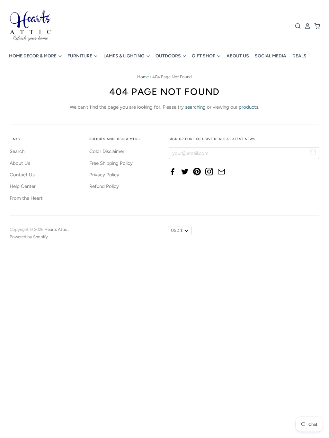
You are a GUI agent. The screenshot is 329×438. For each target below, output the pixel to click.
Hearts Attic (56, 229)
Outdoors (169, 56)
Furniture (80, 56)
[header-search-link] (296, 26)
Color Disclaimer (106, 151)
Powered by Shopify (29, 236)
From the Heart (26, 198)
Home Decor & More (33, 56)
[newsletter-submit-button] (313, 152)
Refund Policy (104, 186)
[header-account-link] (306, 26)
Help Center (23, 186)
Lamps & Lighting (124, 56)
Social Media (270, 56)
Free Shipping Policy (111, 163)
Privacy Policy (104, 175)
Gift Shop (204, 56)
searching (195, 107)
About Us (238, 56)
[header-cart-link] (315, 26)
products (248, 107)
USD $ (176, 230)
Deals (299, 56)
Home (143, 76)
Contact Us (22, 175)
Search (17, 151)
